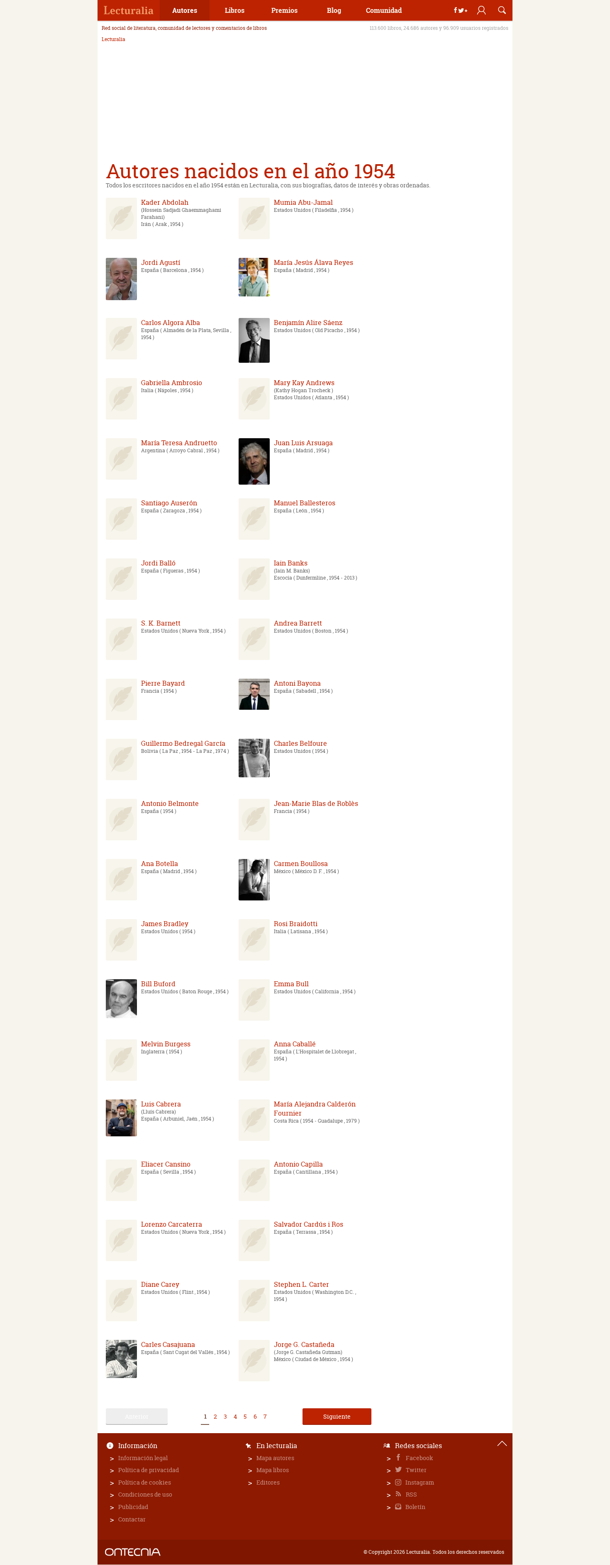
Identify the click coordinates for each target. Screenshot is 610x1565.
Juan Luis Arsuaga (303, 442)
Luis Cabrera (161, 1104)
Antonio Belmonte (170, 803)
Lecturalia (113, 39)
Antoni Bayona (297, 683)
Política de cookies (144, 1482)
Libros (234, 10)
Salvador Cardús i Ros (308, 1224)
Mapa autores (275, 1458)
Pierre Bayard (163, 683)
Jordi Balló (158, 563)
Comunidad (384, 10)
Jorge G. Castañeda (304, 1344)
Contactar (132, 1519)
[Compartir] (460, 10)
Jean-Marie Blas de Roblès (316, 803)
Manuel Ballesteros (304, 502)
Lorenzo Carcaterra (171, 1224)
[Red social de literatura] (129, 10)
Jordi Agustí (160, 262)
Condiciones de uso (145, 1494)
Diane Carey (160, 1284)
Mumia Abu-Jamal (303, 202)
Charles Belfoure (300, 743)
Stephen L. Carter (301, 1284)
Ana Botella (159, 863)
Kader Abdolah (164, 202)
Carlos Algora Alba (170, 322)
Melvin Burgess (165, 1043)
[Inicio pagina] (502, 1443)
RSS (411, 1494)
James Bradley (164, 923)
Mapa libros (272, 1470)
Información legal (143, 1458)
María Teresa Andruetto (179, 442)
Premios (284, 10)
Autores (184, 10)
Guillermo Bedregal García (183, 743)
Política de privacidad (148, 1470)
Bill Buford (158, 983)
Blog (334, 10)
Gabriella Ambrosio (171, 382)
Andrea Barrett (298, 623)
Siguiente (337, 1416)
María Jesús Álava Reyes (313, 262)
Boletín (414, 1507)
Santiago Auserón (169, 502)
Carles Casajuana (168, 1344)
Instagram (419, 1482)
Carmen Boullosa (301, 863)
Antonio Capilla (298, 1164)
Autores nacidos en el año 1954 (250, 171)
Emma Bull (291, 983)
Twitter (416, 1470)
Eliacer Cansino (165, 1164)
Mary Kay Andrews (304, 382)
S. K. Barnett (161, 623)
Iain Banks (290, 563)
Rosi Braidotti (295, 923)
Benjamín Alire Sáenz (308, 322)
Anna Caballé (295, 1043)
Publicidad (133, 1507)
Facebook (419, 1458)
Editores (268, 1482)
